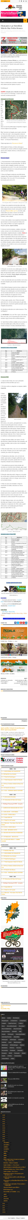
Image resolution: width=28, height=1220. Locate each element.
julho (5, 1153)
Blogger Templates (20, 1218)
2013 (3, 1203)
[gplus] (26, 1)
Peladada (20, 1050)
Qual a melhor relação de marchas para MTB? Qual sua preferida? (13, 729)
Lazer (10, 1042)
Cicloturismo (14, 1020)
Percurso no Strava (17, 143)
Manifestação (17, 1042)
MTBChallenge (14, 1045)
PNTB (10, 1053)
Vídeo (12, 1058)
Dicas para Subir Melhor (14, 1079)
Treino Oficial (5, 1058)
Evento (3, 1034)
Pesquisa (4, 1053)
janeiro (6, 1200)
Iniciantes (20, 1039)
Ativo (2, 1007)
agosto (6, 1151)
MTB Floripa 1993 (8, 1189)
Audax (9, 1018)
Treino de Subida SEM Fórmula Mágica (17, 1072)
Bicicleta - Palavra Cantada (11, 1163)
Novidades (4, 1047)
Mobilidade (5, 1045)
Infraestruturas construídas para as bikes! (15, 1167)
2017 (3, 1134)
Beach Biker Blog (5, 1008)
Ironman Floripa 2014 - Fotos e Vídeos (13, 1169)
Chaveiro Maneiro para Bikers (11, 1187)
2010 (3, 1210)
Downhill (14, 1031)
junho (5, 1155)
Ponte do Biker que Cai (12, 210)
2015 (3, 1138)
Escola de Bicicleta (6, 1005)
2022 (3, 1123)
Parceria (19, 1047)
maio (5, 1157)
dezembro (6, 1142)
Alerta (3, 1018)
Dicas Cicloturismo (6, 1028)
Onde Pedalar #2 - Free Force (11, 1165)
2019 (3, 1130)
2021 (3, 1126)
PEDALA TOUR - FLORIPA (7, 673)
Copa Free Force (12, 1023)
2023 (3, 1121)
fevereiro (6, 1198)
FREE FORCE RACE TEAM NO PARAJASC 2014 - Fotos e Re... (14, 1160)
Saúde (3, 1056)
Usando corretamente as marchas (16, 1098)
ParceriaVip (5, 1050)
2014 (3, 1140)
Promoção (16, 1053)
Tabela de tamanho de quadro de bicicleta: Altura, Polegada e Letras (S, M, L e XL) (17, 1067)
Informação (13, 1039)
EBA (20, 1031)
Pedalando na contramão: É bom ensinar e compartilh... (14, 1184)
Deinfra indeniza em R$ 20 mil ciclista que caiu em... (14, 1177)
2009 (4, 1212)
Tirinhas (10, 1056)
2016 (3, 1136)
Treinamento (17, 1056)
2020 (3, 1128)
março (5, 1196)
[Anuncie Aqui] (13, 16)
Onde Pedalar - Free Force (11, 1171)
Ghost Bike (16, 1037)
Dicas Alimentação (11, 1026)
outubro (6, 1147)
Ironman (4, 1042)
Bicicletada (16, 1018)
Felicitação (10, 1034)
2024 (3, 1119)
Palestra (12, 1047)
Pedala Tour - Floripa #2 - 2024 (9, 641)
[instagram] (21, 1)
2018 (3, 1132)
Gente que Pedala (20, 1034)
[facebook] (19, 1)
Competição (23, 1020)
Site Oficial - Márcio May (8, 611)
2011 (3, 1207)
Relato (23, 1053)
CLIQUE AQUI (11, 605)
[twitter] (23, 1)
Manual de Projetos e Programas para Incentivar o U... (13, 1174)
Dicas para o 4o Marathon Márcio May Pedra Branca (15, 1181)
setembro (6, 1149)
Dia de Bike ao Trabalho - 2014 (12, 1191)
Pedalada (3, 32)
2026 (3, 1115)
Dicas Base (21, 1026)
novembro (6, 1144)
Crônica (21, 1023)
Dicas (23, 31)
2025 (3, 1117)
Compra (4, 1023)
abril (5, 1194)
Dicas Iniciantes (6, 1031)
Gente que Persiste (6, 1037)
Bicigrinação (5, 1020)
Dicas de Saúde (17, 1028)
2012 (3, 1205)
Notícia (22, 1045)
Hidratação (4, 1039)
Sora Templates (11, 1218)
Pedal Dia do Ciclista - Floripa (8, 657)
